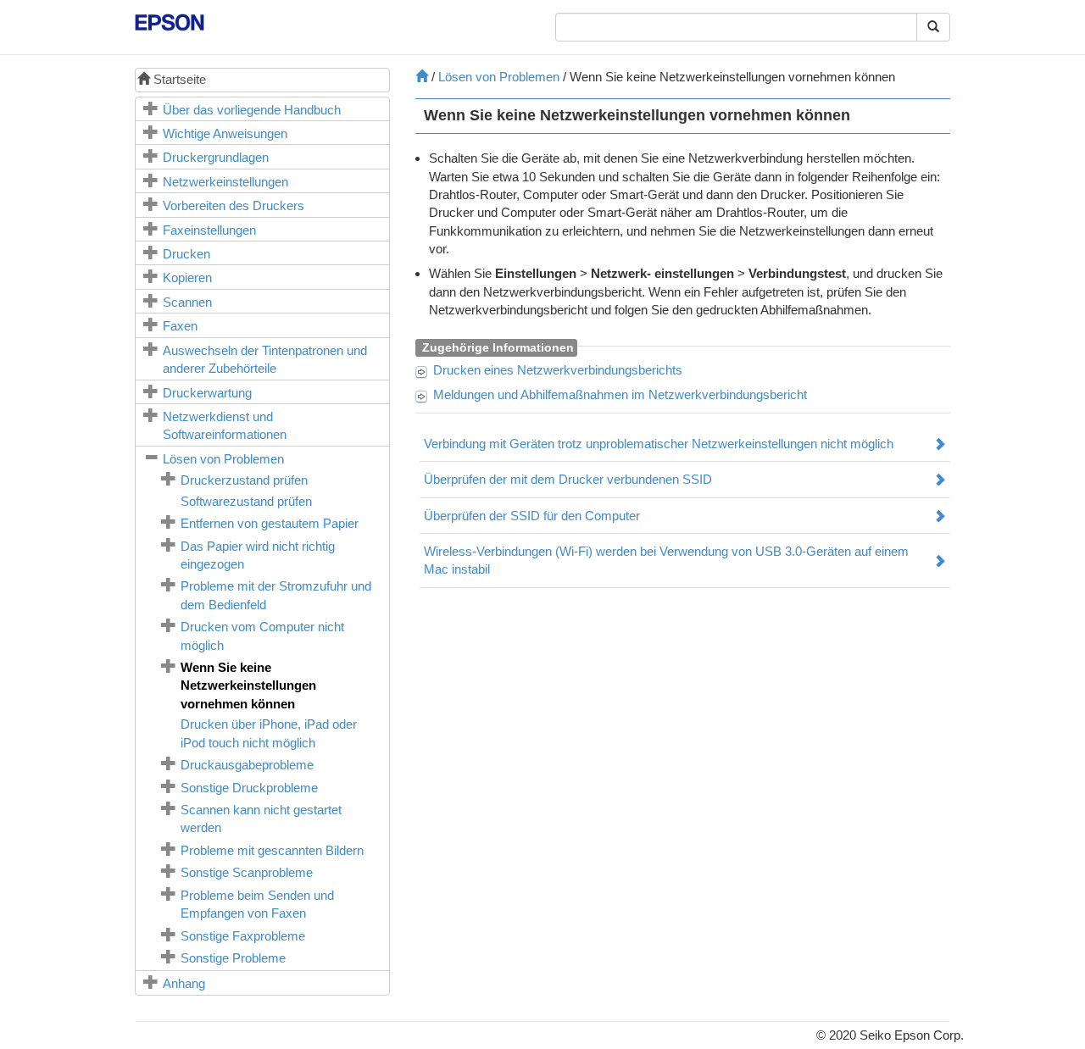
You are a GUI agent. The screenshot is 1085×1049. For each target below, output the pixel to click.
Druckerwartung (207, 393)
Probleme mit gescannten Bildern (272, 850)
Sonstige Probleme (233, 958)
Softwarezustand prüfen (246, 501)
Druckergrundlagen (216, 157)
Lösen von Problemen (223, 459)
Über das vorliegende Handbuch (252, 110)
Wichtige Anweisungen (225, 133)
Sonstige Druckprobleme (249, 787)
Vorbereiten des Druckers (233, 205)
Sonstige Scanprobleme (247, 872)
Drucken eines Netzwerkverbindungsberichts (557, 370)
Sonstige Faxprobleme (243, 936)
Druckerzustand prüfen (244, 480)
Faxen (180, 326)
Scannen (187, 302)
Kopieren (187, 277)
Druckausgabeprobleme (247, 765)
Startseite (178, 79)
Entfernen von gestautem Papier (270, 523)
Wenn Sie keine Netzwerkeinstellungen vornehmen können (248, 685)
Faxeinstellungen (209, 230)
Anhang (184, 983)
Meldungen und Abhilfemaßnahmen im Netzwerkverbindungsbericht (620, 394)
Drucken (186, 254)
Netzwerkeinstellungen (225, 182)
